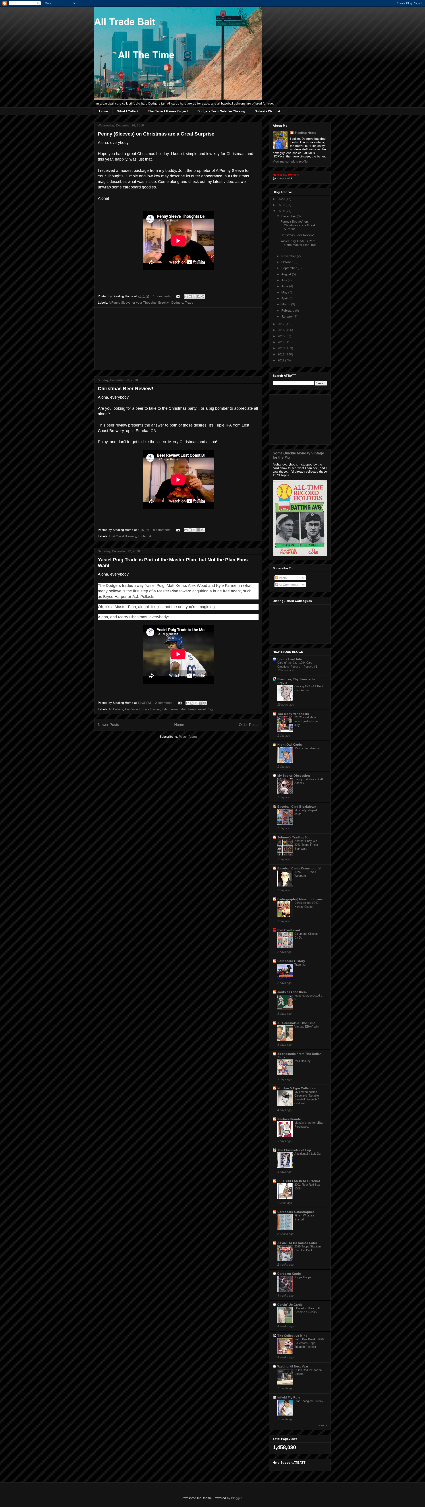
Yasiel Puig (205, 709)
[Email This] (186, 296)
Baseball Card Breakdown (296, 806)
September (289, 268)
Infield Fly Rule (288, 1397)
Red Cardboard (288, 930)
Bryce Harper (150, 709)
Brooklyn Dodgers (170, 302)
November (289, 256)
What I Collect (127, 111)
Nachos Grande (289, 1119)
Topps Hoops (302, 1277)
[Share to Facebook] (198, 296)
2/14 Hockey (302, 1061)
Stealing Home (305, 132)
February (288, 310)
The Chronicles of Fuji (294, 1150)
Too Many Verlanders (293, 714)
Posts (282, 578)
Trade (189, 302)
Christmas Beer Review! (125, 388)
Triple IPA (144, 536)
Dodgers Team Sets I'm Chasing (221, 111)
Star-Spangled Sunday (308, 1401)
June (285, 286)
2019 (282, 205)
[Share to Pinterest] (203, 296)
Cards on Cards (289, 1273)
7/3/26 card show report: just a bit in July (306, 721)
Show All (322, 1425)
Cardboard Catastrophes (296, 1212)
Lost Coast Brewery (122, 536)
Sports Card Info (289, 659)
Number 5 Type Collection (296, 1088)
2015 (282, 336)
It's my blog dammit (307, 748)
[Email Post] (177, 296)
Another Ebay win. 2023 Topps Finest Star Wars (306, 844)
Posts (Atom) (188, 736)
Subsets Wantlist (267, 111)
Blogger (236, 1498)
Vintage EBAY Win (306, 1026)
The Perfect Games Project (168, 111)
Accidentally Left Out (307, 1153)
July (284, 280)
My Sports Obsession (293, 775)
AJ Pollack (116, 709)
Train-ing (299, 964)
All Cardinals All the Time (296, 1023)
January (287, 316)
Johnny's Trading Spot (294, 837)
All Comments (288, 584)
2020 (282, 199)
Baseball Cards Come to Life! (299, 868)
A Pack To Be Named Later (297, 1243)
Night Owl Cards (289, 744)
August (286, 274)
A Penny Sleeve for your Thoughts (132, 302)
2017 (282, 324)
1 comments (161, 296)
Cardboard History (291, 961)
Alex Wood (132, 709)
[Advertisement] (178, 338)
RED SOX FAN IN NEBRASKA (298, 1181)
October (287, 262)
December (289, 216)
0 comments (161, 529)
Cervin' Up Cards (290, 1304)
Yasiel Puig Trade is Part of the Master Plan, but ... (298, 244)
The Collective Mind (292, 1335)
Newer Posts (108, 725)
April (284, 298)
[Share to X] (194, 296)
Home (103, 111)
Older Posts (249, 725)
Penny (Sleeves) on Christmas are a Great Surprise (156, 134)
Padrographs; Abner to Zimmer (300, 899)
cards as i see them (292, 992)
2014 (282, 342)
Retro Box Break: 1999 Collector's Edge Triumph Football (309, 1343)
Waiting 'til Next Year (292, 1366)
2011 (281, 360)
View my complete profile (290, 161)
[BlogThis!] (190, 296)
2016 (282, 330)
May (284, 292)
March (286, 304)
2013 (282, 348)
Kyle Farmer (170, 709)
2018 (282, 211)
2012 (282, 354)
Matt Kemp (188, 709)
